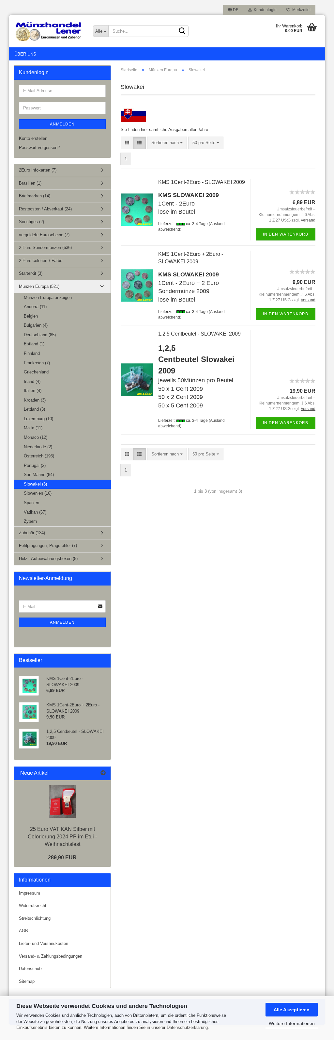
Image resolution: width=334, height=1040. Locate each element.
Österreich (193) (39, 456)
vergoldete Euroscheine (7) (44, 234)
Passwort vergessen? (39, 147)
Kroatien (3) (35, 400)
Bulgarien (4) (36, 325)
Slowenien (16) (38, 493)
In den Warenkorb (285, 234)
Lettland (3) (34, 409)
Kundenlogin (264, 10)
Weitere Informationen (292, 1023)
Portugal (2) (35, 465)
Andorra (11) (35, 306)
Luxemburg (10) (38, 418)
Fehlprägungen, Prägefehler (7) (48, 545)
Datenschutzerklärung (187, 1027)
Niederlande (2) (38, 446)
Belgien (31, 316)
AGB (23, 930)
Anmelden (62, 124)
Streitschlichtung (35, 918)
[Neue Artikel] (103, 773)
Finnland (32, 353)
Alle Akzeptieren (292, 1009)
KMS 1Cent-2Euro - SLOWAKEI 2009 (201, 182)
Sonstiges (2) (31, 221)
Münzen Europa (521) (39, 286)
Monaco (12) (35, 437)
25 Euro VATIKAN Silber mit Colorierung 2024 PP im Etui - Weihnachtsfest (62, 836)
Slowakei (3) (35, 484)
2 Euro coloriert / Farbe (40, 260)
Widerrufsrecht (32, 905)
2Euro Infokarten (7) (37, 170)
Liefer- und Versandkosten (43, 943)
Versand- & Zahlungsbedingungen (50, 956)
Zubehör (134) (32, 532)
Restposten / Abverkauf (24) (45, 208)
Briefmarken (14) (34, 195)
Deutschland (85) (40, 334)
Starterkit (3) (30, 273)
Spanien (31, 502)
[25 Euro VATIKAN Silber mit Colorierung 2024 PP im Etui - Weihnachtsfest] (62, 801)
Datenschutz (31, 968)
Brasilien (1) (30, 183)
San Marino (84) (39, 474)
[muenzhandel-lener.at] (48, 31)
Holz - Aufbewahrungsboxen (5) (48, 558)
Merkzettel (300, 10)
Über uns (25, 54)
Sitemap (27, 981)
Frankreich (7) (37, 362)
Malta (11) (33, 427)
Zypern (30, 521)
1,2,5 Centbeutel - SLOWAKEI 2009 (199, 334)
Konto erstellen (33, 138)
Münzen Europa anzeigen (48, 297)
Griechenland (36, 372)
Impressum (29, 893)
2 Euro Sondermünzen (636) (45, 247)
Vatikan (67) (35, 512)
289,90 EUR (62, 857)
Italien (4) (32, 390)
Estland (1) (34, 343)
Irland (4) (32, 381)
